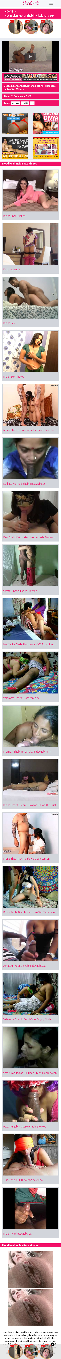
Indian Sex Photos (13, 376)
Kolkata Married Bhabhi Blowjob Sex (24, 483)
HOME (8, 11)
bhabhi (25, 103)
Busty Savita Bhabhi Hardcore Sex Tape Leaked (30, 912)
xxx (32, 103)
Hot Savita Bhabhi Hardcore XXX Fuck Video (28, 644)
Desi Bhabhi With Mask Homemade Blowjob (28, 537)
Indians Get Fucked (14, 215)
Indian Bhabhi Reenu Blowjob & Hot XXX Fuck (29, 805)
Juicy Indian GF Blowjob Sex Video (23, 1179)
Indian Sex (9, 322)
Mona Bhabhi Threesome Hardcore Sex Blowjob (31, 430)
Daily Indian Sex (12, 269)
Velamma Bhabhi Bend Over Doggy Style (27, 1019)
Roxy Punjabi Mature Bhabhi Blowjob (24, 1126)
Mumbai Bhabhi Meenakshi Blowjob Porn (27, 751)
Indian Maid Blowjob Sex (17, 1233)
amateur (15, 103)
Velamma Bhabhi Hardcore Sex (21, 697)
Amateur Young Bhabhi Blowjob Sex (24, 965)
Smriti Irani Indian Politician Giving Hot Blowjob (30, 1072)
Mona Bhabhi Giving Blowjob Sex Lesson (26, 858)
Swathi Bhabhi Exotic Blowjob (20, 590)
